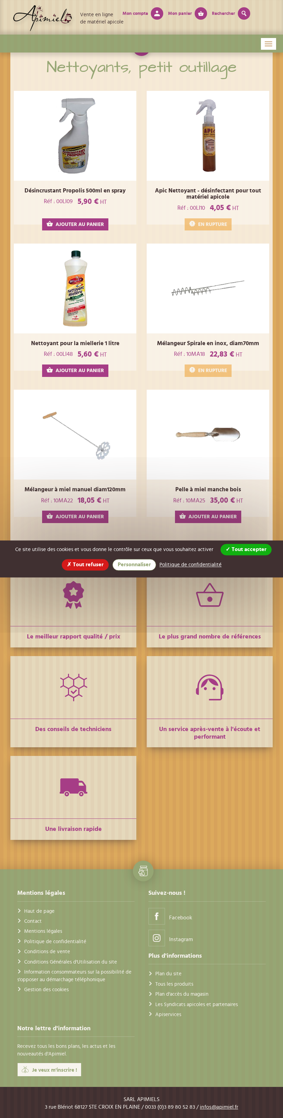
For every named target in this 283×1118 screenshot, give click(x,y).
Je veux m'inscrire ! (54, 1070)
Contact (33, 921)
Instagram (181, 939)
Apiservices (168, 1014)
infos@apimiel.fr (219, 1107)
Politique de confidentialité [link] (190, 564)
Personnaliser (134, 564)
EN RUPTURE (212, 224)
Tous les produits (174, 984)
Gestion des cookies (46, 989)
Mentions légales (43, 931)
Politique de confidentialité (55, 941)
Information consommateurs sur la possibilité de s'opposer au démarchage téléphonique (74, 975)
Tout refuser (87, 564)
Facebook (180, 917)
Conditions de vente (47, 951)
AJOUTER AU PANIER (80, 224)
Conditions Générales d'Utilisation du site (70, 962)
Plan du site (168, 973)
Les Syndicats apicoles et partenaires (196, 1004)
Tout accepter (248, 549)
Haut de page (39, 911)
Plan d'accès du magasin (181, 994)
